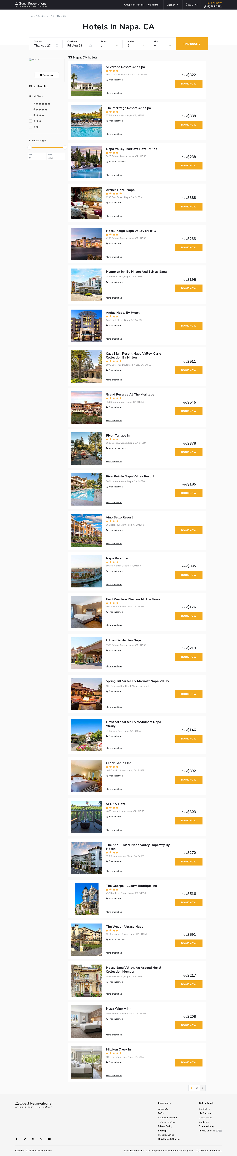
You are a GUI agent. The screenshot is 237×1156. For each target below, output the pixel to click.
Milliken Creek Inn (119, 1049)
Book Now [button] (188, 83)
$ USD (189, 5)
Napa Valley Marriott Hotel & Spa (131, 149)
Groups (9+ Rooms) (134, 4)
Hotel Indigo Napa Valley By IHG (131, 231)
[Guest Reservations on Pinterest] (41, 1139)
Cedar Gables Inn (118, 763)
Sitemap (162, 1130)
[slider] (29, 147)
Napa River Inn (117, 558)
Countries (41, 16)
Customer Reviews (167, 1117)
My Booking (152, 4)
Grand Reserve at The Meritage (130, 394)
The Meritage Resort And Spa (128, 108)
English (171, 5)
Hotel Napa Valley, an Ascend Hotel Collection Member (133, 970)
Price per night (37, 140)
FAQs (161, 1113)
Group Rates (205, 1117)
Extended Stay (206, 1126)
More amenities (114, 93)
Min (30, 154)
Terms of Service (167, 1122)
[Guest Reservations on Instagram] (33, 1139)
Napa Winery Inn (118, 1008)
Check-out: (72, 41)
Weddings (204, 1122)
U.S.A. (51, 16)
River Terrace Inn (118, 435)
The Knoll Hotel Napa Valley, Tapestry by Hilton (138, 847)
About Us (163, 1109)
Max (50, 154)
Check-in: (38, 41)
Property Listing (166, 1134)
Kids (156, 41)
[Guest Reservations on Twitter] (25, 1139)
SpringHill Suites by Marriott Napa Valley (137, 681)
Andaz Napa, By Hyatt (123, 313)
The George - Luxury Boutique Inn (131, 886)
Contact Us (204, 1109)
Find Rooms (191, 44)
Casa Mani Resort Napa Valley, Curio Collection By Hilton (133, 355)
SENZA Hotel (116, 804)
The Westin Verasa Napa (124, 926)
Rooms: (104, 41)
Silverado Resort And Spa (125, 67)
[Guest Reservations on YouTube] (48, 1139)
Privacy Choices (207, 1130)
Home (32, 16)
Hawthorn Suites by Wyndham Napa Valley (133, 724)
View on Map (47, 75)
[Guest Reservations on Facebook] (18, 1139)
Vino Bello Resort (119, 517)
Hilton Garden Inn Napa (124, 640)
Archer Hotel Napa (120, 190)
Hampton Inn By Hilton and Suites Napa (136, 271)
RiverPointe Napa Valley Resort (130, 476)
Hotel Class (36, 96)
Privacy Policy (165, 1126)
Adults (130, 41)
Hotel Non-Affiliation (169, 1139)
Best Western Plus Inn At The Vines (133, 599)
